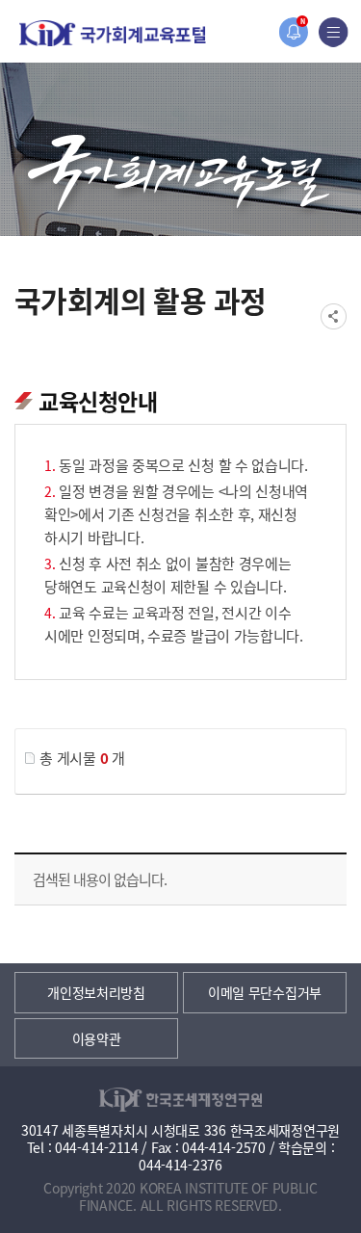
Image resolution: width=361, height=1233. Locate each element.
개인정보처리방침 (96, 992)
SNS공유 (334, 316)
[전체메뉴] (333, 32)
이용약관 (96, 1038)
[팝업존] (293, 32)
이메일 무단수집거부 (265, 992)
